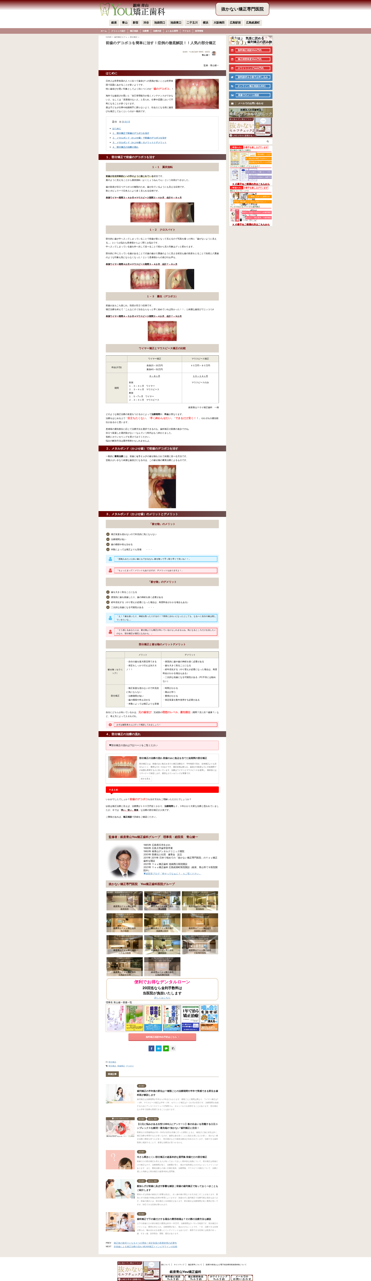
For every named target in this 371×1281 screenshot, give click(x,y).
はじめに (116, 128)
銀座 (114, 22)
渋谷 (146, 22)
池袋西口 (159, 22)
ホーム (104, 31)
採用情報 (199, 31)
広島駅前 (235, 22)
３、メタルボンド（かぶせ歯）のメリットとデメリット (139, 142)
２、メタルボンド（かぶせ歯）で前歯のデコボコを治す (139, 137)
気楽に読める (255, 38)
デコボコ (130, 1066)
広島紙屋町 (253, 22)
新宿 (135, 22)
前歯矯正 (121, 1066)
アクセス (186, 31)
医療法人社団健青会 (250, 110)
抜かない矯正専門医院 (242, 8)
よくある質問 (172, 31)
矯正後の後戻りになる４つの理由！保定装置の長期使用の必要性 (145, 1243)
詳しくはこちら (162, 997)
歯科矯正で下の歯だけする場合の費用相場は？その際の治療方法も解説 (174, 1218)
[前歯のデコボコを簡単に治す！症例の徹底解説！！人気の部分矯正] (159, 1048)
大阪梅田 (219, 22)
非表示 (126, 121)
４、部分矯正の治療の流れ (125, 147)
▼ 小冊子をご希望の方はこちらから (251, 184)
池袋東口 (175, 22)
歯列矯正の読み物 (259, 41)
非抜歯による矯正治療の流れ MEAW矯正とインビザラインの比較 (145, 1246)
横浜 (205, 22)
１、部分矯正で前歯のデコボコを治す (130, 133)
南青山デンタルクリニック (250, 114)
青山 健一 (206, 55)
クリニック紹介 (118, 31)
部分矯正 (112, 1062)
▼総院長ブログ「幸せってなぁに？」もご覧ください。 (172, 873)
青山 (125, 22)
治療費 (146, 31)
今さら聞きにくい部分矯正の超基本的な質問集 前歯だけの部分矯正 (172, 1156)
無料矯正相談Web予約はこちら (161, 1037)
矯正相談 (134, 31)
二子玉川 (192, 22)
